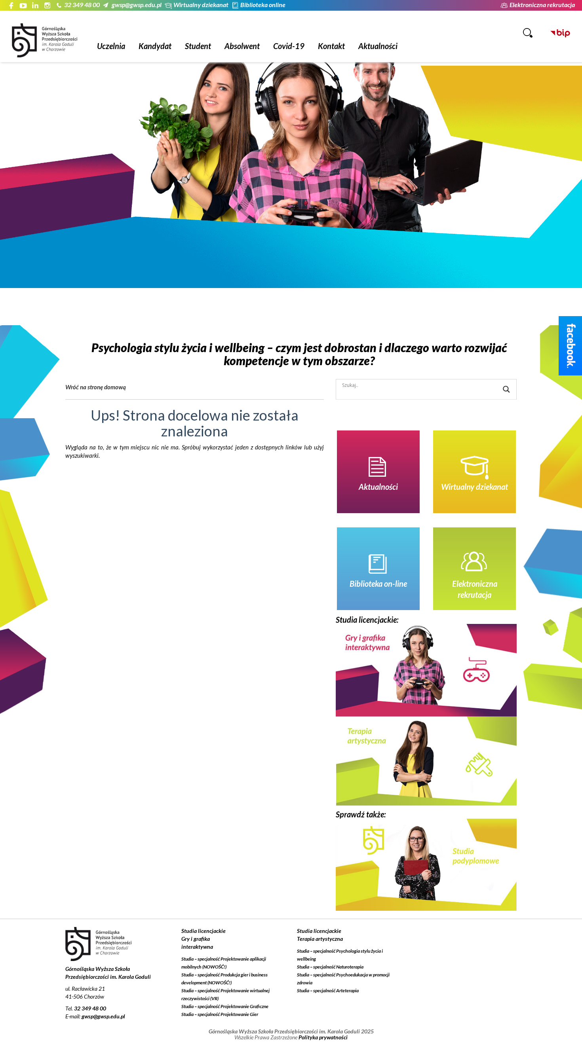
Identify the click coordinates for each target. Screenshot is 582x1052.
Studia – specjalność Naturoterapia (330, 967)
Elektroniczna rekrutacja (542, 4)
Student (198, 46)
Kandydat (155, 46)
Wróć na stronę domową (95, 386)
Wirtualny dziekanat (200, 4)
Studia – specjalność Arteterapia (328, 990)
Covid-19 (288, 46)
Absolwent (242, 46)
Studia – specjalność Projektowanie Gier (219, 1014)
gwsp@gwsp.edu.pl (137, 4)
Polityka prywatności (323, 1037)
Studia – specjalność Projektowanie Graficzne (224, 1006)
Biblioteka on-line (378, 583)
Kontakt (331, 46)
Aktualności (378, 46)
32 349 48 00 (82, 4)
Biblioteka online (262, 4)
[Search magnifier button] (506, 389)
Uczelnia (111, 46)
